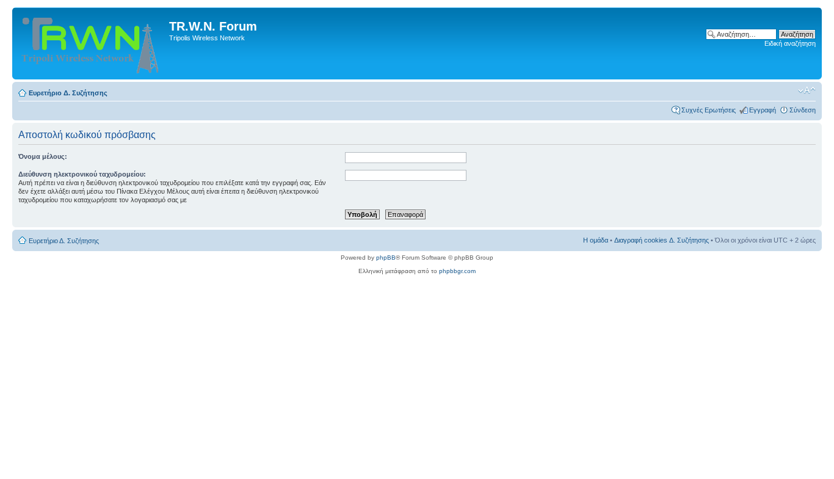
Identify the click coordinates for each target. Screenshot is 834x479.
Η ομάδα (595, 240)
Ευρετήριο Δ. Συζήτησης (68, 93)
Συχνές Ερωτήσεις (708, 110)
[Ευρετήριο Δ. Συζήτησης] (92, 43)
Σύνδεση (802, 110)
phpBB (386, 257)
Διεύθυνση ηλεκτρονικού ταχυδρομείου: (82, 174)
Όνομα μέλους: (42, 156)
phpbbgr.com (457, 271)
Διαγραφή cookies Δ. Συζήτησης (661, 240)
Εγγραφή (762, 110)
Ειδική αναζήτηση (790, 43)
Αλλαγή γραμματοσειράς (807, 90)
